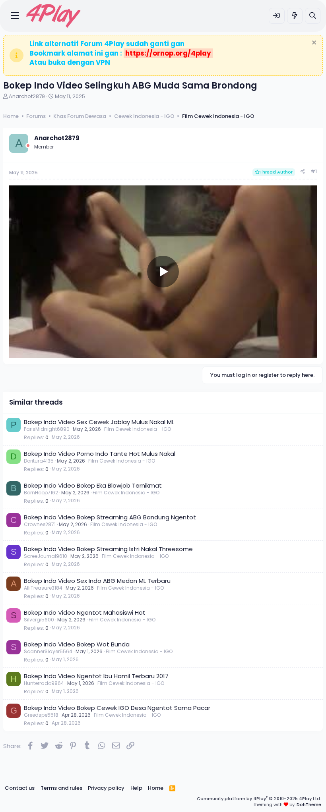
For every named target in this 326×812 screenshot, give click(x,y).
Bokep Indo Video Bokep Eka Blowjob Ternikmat (93, 485)
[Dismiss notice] (313, 43)
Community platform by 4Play (259, 798)
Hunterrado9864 (44, 683)
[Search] (312, 15)
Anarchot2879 (27, 96)
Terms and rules (61, 788)
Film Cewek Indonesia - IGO (137, 429)
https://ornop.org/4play (168, 53)
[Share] (303, 171)
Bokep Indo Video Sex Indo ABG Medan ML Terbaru (97, 581)
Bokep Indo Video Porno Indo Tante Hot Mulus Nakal (99, 453)
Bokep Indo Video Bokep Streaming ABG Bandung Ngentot (110, 517)
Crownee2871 (40, 524)
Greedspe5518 (41, 715)
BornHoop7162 (41, 492)
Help (136, 788)
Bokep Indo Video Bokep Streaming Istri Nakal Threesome (108, 549)
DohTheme (309, 804)
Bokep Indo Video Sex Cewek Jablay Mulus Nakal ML (99, 422)
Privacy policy (106, 788)
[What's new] (295, 15)
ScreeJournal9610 (45, 556)
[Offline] (28, 145)
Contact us (20, 788)
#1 (313, 171)
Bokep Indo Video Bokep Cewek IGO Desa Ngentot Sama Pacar (117, 708)
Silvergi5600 (39, 619)
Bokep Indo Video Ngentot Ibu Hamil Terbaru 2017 (96, 676)
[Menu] (15, 16)
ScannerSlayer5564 (48, 651)
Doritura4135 (39, 460)
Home (155, 788)
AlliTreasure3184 (43, 587)
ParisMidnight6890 (47, 429)
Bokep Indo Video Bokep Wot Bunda (77, 644)
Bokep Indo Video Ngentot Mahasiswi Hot (85, 612)
